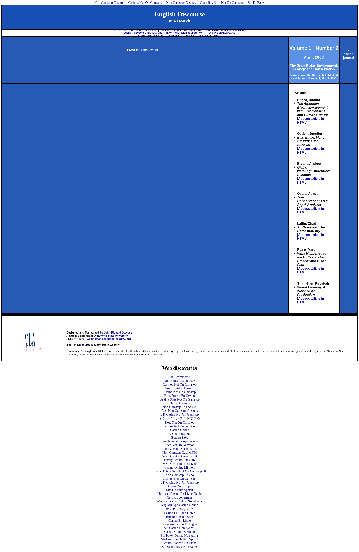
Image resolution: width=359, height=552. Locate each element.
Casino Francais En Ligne (179, 543)
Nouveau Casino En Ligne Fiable (179, 493)
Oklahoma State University (111, 335)
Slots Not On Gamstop (179, 422)
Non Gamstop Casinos (179, 388)
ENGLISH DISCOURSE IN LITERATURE (141, 33)
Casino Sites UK (179, 433)
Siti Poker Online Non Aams (179, 535)
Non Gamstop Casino (179, 475)
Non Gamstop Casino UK (179, 407)
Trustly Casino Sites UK (179, 460)
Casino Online (179, 430)
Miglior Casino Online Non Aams (179, 501)
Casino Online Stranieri (179, 531)
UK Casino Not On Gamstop (179, 414)
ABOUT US (151, 31)
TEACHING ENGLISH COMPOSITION (184, 33)
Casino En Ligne (179, 520)
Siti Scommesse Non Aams (179, 546)
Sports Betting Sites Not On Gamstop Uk (179, 471)
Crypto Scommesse (179, 497)
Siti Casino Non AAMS (179, 528)
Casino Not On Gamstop (179, 392)
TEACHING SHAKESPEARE (220, 33)
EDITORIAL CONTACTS (195, 35)
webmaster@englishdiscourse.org (109, 338)
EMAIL (215, 35)
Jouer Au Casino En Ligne (179, 524)
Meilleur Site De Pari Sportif (179, 539)
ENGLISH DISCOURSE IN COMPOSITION (181, 31)
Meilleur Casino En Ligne (179, 463)
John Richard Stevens (118, 332)
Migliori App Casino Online (179, 505)
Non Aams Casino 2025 (179, 380)
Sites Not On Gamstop (179, 445)
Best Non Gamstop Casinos (179, 410)
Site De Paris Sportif (179, 490)
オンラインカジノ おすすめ (179, 418)
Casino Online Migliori (179, 467)
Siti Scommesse (179, 377)
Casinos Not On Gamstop (180, 384)
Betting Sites (179, 437)
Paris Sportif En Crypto (179, 395)
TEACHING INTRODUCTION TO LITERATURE (157, 35)
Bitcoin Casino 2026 (179, 517)
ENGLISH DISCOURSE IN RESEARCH (224, 31)
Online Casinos (180, 403)
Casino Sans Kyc (179, 486)
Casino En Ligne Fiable (179, 513)
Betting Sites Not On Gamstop (180, 399)
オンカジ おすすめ (179, 509)
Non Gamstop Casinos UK (179, 448)
